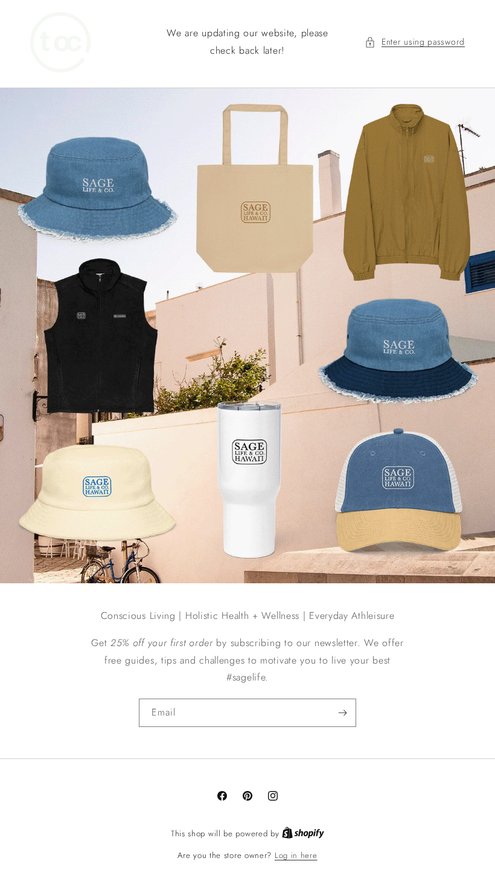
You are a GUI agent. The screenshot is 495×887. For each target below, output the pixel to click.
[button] (415, 42)
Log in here (296, 855)
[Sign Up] (342, 713)
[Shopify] (303, 833)
